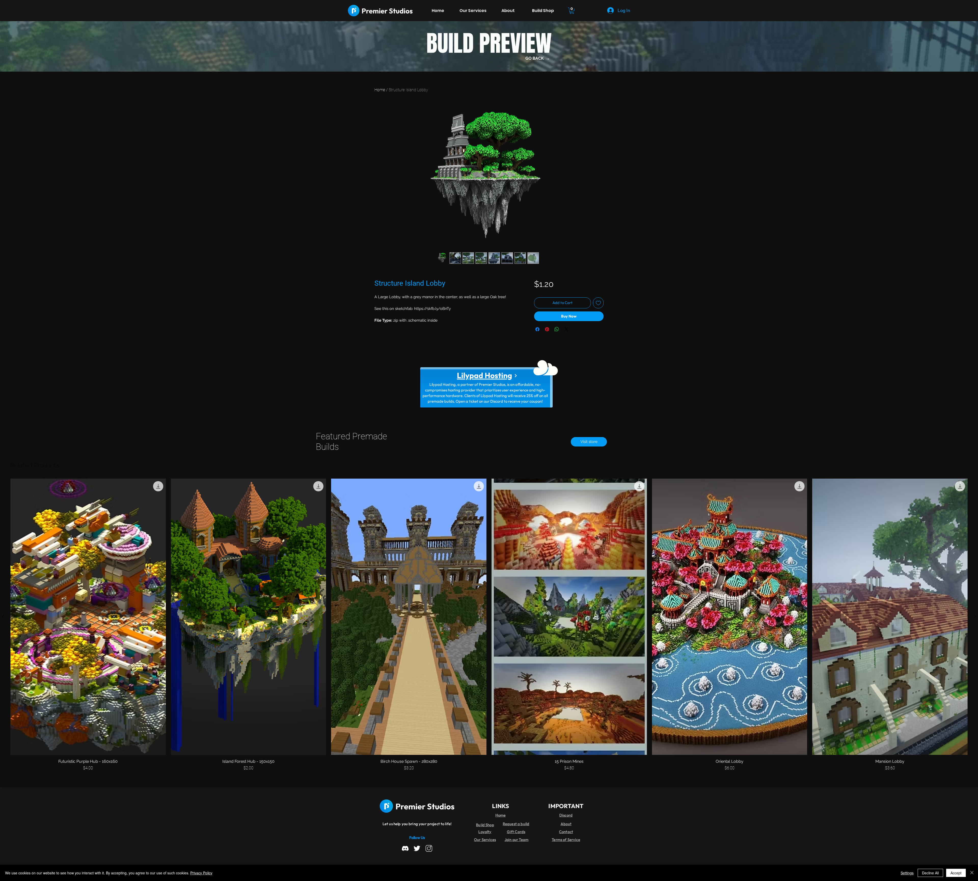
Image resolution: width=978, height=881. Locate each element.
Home (379, 89)
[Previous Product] (3, 616)
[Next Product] (975, 616)
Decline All (930, 872)
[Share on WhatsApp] (557, 329)
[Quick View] (88, 617)
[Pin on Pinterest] (547, 329)
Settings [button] (907, 872)
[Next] (516, 376)
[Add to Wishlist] (598, 302)
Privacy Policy (201, 872)
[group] (489, 624)
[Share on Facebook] (537, 329)
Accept (955, 872)
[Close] (972, 873)
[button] (572, 10)
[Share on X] (566, 329)
